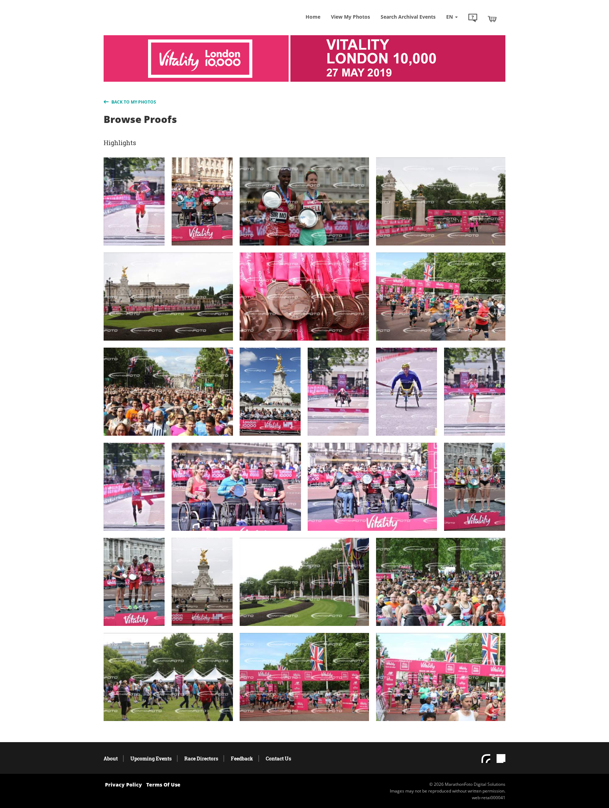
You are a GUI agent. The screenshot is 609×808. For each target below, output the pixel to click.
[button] (472, 18)
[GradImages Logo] (154, 26)
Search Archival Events (408, 16)
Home (313, 16)
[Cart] (492, 18)
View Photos (350, 16)
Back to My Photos (133, 102)
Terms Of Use (163, 784)
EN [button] (450, 16)
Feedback (242, 758)
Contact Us (278, 758)
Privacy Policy (123, 784)
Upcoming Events (151, 758)
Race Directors (201, 758)
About (111, 758)
